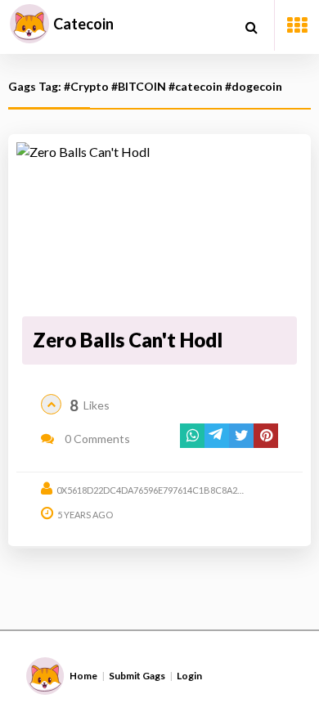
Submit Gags (137, 676)
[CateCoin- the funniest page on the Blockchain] (29, 23)
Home (83, 676)
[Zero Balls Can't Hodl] (159, 226)
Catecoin (83, 23)
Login (189, 676)
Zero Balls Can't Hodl (127, 340)
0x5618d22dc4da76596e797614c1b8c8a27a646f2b (167, 490)
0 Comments (96, 439)
